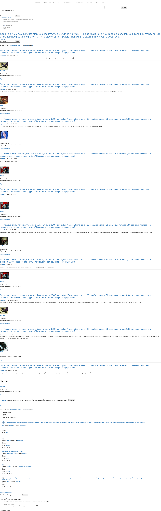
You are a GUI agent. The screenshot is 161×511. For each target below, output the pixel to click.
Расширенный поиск (5, 17)
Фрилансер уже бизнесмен (10, 465)
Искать (124, 7)
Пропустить (3, 13)
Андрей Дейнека (11, 453)
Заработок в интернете (25, 466)
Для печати (6, 23)
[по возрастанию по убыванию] (66, 400)
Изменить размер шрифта (10, 21)
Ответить (2, 39)
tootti (7, 432)
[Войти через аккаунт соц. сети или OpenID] (7, 25)
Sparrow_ (4, 55)
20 (24, 45)
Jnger (3, 334)
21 (26, 45)
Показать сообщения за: (14, 400)
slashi (3, 230)
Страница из (15, 45)
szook (3, 89)
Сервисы (100, 2)
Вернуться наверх (5, 79)
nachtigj (3, 370)
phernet (3, 124)
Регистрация (6, 27)
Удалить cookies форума (19, 506)
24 (32, 45)
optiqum (8, 440)
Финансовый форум (9, 19)
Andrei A (8, 445)
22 (28, 45)
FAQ (4, 29)
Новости (37, 2)
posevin (10, 425)
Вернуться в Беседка (5, 492)
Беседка (30, 19)
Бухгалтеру (23, 425)
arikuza (3, 158)
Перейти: (2, 495)
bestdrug (8, 466)
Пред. (1, 400)
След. (4, 400)
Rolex (7, 481)
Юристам (20, 440)
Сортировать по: (38, 400)
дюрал (7, 458)
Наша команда (7, 506)
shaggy (7, 486)
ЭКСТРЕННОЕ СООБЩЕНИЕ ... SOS (12, 452)
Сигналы (47, 2)
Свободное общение (21, 19)
